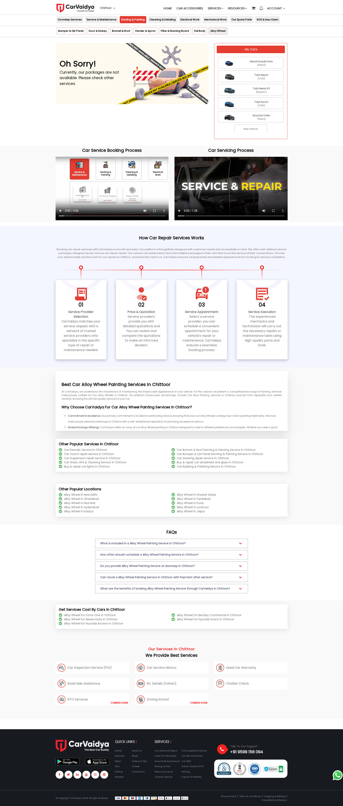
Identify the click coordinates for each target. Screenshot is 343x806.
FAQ (117, 766)
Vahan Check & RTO (192, 766)
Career (136, 766)
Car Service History (192, 755)
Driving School (162, 766)
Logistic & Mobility (191, 776)
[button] (253, 6)
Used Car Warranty (165, 755)
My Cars (251, 49)
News (118, 761)
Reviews (119, 776)
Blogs (135, 755)
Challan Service (163, 776)
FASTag (185, 771)
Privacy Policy (228, 796)
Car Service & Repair (166, 750)
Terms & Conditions (250, 796)
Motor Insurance (164, 771)
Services (214, 8)
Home (168, 8)
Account (275, 8)
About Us (137, 750)
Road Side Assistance (167, 761)
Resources (236, 8)
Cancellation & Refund (274, 800)
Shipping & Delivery (274, 796)
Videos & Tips (139, 761)
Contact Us (138, 771)
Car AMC (186, 761)
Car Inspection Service (194, 750)
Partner (119, 771)
